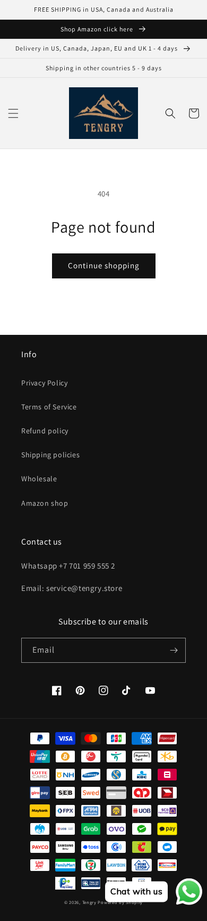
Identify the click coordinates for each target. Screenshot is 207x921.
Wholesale (39, 478)
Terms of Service (49, 407)
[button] (13, 113)
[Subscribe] (173, 650)
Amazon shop (44, 503)
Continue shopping (104, 265)
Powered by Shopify (120, 902)
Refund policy (44, 430)
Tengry (89, 902)
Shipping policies (50, 454)
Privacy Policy (44, 383)
